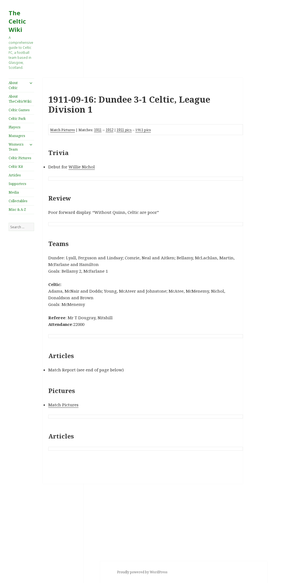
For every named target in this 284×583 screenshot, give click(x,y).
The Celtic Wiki (17, 21)
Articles (15, 175)
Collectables (18, 201)
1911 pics (124, 130)
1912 (109, 130)
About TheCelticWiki (20, 99)
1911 (98, 130)
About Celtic (13, 85)
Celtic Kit (16, 166)
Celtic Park (17, 118)
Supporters (17, 183)
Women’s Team (16, 147)
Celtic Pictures (20, 158)
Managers (17, 135)
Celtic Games (19, 110)
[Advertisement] (21, 323)
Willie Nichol (82, 166)
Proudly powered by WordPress (142, 572)
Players (15, 127)
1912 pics (143, 129)
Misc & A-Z (17, 209)
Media (14, 192)
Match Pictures (62, 129)
